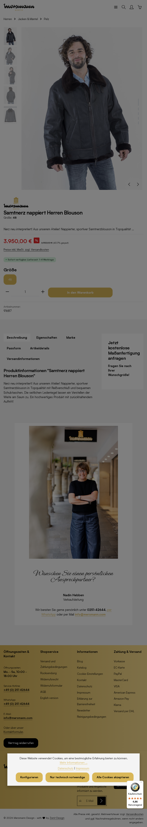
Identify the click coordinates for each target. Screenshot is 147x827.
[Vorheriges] (129, 184)
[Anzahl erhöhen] (43, 292)
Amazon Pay (121, 698)
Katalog (81, 667)
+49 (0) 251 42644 (16, 690)
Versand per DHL (124, 711)
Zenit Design (57, 817)
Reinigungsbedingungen (91, 716)
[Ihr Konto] (131, 7)
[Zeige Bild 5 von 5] (138, 122)
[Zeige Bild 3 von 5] (138, 113)
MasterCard (121, 680)
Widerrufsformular (51, 685)
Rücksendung (48, 673)
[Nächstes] (137, 184)
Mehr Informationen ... (73, 762)
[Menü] (115, 7)
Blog (80, 661)
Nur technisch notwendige (67, 777)
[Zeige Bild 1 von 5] (138, 102)
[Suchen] (123, 7)
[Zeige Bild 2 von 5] (138, 109)
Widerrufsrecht (49, 679)
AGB (43, 692)
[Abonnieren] (101, 801)
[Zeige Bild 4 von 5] (138, 118)
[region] (73, 108)
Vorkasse (119, 661)
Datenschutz (84, 686)
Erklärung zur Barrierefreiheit (86, 701)
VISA (117, 686)
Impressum (83, 692)
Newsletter (83, 710)
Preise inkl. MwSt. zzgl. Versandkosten (26, 249)
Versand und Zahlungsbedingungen (53, 664)
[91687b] (82, 108)
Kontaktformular (13, 732)
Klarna (117, 705)
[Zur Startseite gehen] (19, 7)
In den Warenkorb (80, 292)
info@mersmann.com (90, 614)
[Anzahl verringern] (7, 292)
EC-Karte (119, 667)
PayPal (118, 674)
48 (10, 279)
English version (49, 698)
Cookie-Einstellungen (90, 674)
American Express (124, 692)
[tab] (17, 337)
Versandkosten (134, 814)
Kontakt (81, 680)
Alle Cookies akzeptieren (113, 777)
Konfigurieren (29, 777)
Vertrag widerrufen (21, 743)
